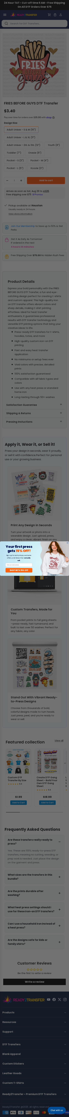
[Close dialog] (68, 543)
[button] (57, 1110)
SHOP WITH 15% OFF (19, 570)
